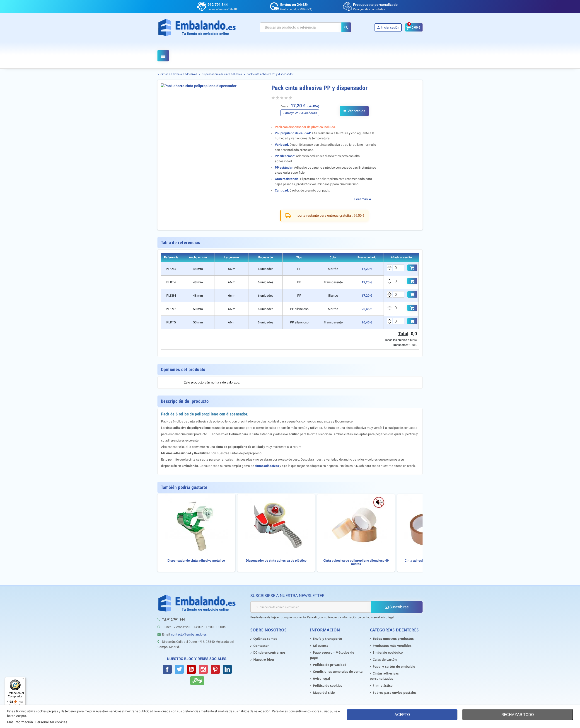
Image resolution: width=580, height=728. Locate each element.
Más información (20, 722)
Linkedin (227, 669)
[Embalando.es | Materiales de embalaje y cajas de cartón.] (197, 27)
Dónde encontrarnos (269, 652)
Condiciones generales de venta (337, 671)
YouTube (191, 669)
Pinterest (215, 669)
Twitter (179, 669)
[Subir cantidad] (389, 266)
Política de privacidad (329, 664)
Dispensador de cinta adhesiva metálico (196, 560)
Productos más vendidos (392, 645)
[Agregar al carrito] (412, 268)
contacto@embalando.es (189, 634)
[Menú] (23, 679)
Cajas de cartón (385, 659)
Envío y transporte (327, 638)
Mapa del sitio (324, 692)
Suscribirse (399, 607)
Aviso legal (321, 678)
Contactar (261, 645)
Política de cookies (327, 685)
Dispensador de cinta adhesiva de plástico (276, 560)
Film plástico (383, 685)
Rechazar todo (517, 714)
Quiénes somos (265, 638)
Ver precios (354, 111)
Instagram (203, 669)
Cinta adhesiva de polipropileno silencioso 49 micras (356, 562)
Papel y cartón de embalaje (394, 666)
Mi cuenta (320, 645)
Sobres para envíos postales (394, 692)
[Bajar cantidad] (389, 269)
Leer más (361, 199)
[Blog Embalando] (197, 680)
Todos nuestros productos (393, 638)
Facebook (167, 669)
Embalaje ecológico (388, 652)
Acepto (402, 714)
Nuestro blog (263, 659)
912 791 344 (218, 4)
